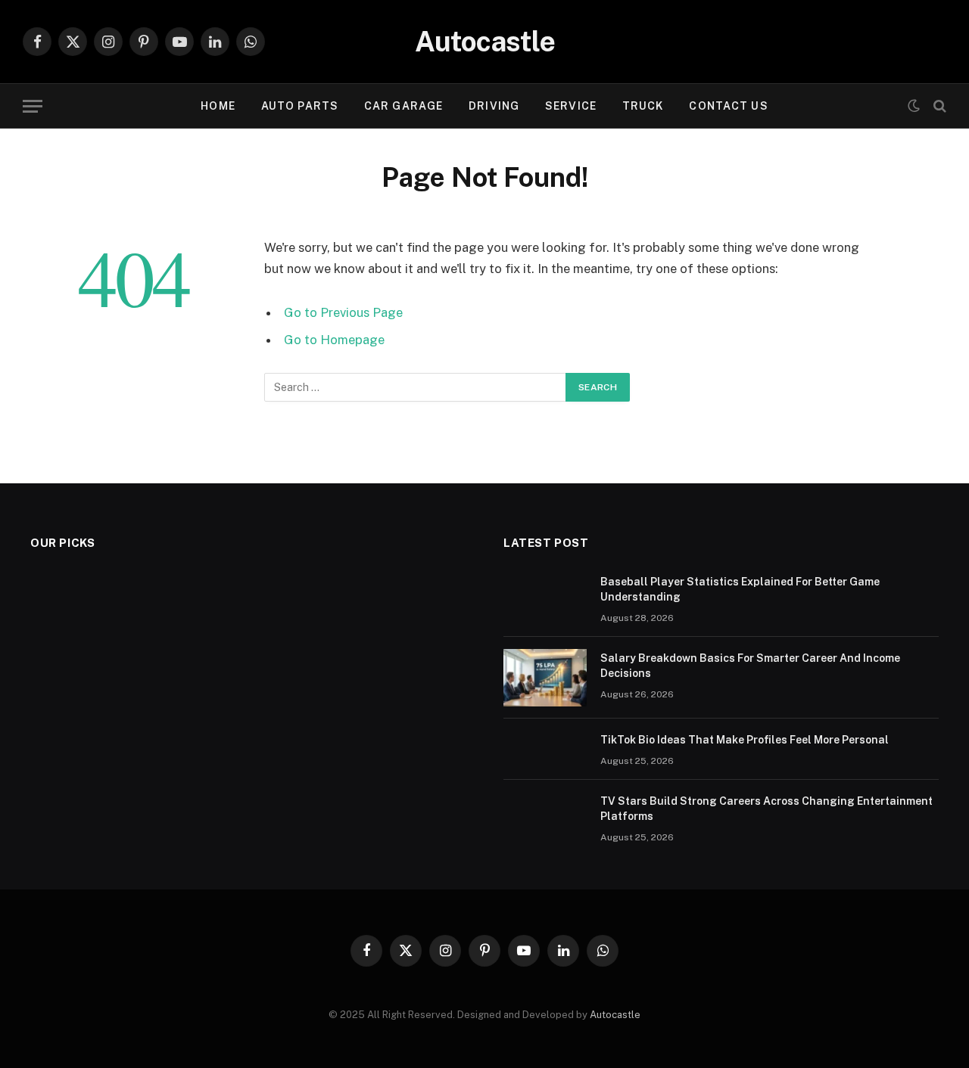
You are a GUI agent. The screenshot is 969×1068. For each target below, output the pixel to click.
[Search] (938, 106)
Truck (643, 106)
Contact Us (728, 106)
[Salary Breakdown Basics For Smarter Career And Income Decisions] (545, 677)
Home (218, 106)
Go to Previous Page (343, 312)
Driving (494, 106)
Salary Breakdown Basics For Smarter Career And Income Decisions (750, 665)
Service (571, 106)
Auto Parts (299, 106)
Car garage (403, 106)
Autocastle (615, 1014)
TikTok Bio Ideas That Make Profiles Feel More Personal (744, 740)
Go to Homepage (334, 339)
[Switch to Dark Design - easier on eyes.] (914, 106)
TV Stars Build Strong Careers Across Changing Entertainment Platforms (766, 808)
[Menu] (32, 106)
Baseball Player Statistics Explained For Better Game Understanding (740, 589)
